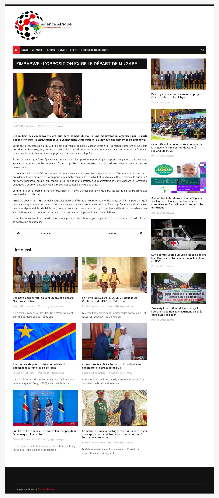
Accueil (24, 49)
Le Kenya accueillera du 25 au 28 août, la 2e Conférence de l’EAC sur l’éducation (109, 299)
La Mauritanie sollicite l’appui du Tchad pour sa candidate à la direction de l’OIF (111, 366)
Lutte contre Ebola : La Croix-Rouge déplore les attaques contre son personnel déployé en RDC (178, 258)
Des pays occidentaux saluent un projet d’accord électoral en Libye (43, 299)
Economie (37, 49)
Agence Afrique (57, 126)
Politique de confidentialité (94, 49)
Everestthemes (46, 489)
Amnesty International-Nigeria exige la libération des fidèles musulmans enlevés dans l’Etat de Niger (176, 311)
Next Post (113, 233)
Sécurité (62, 49)
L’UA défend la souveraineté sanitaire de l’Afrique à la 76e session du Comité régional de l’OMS (176, 148)
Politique (50, 49)
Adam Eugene (57, 306)
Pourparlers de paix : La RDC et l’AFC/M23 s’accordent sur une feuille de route (39, 366)
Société (73, 49)
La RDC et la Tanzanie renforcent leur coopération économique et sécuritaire (44, 432)
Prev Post (46, 233)
